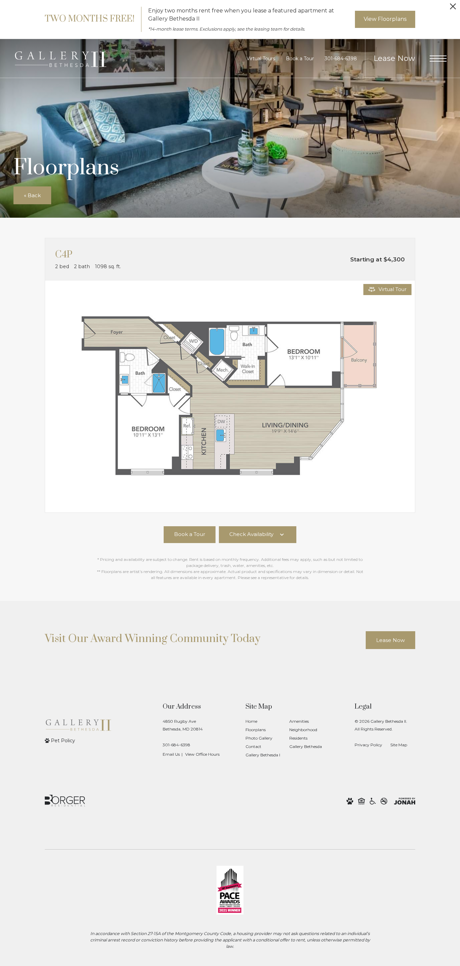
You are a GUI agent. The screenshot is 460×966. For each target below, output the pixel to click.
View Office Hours (202, 754)
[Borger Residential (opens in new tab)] (65, 801)
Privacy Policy (368, 744)
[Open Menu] (438, 59)
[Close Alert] (453, 8)
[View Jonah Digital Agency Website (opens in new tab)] (404, 800)
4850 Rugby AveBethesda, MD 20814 (183, 725)
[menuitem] (262, 721)
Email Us (171, 754)
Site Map (398, 744)
